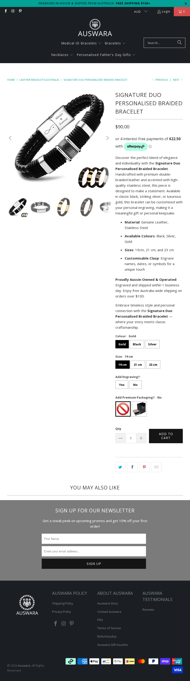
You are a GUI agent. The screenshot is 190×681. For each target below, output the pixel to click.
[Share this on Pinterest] (144, 467)
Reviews (148, 609)
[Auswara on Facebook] (5, 11)
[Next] (107, 138)
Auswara (24, 665)
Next (176, 79)
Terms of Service (109, 628)
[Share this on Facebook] (132, 467)
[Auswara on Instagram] (13, 11)
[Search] (179, 43)
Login (166, 11)
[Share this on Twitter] (120, 467)
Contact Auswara (109, 612)
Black (137, 344)
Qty (118, 429)
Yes (121, 385)
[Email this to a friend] (157, 467)
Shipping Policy (62, 603)
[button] (81, 43)
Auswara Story (107, 603)
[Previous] (10, 138)
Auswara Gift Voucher (112, 645)
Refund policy (107, 636)
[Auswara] (95, 28)
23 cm (153, 364)
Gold (122, 344)
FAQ (100, 620)
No (135, 385)
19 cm (122, 364)
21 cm (138, 364)
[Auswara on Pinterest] (20, 11)
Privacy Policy (61, 612)
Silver (152, 344)
